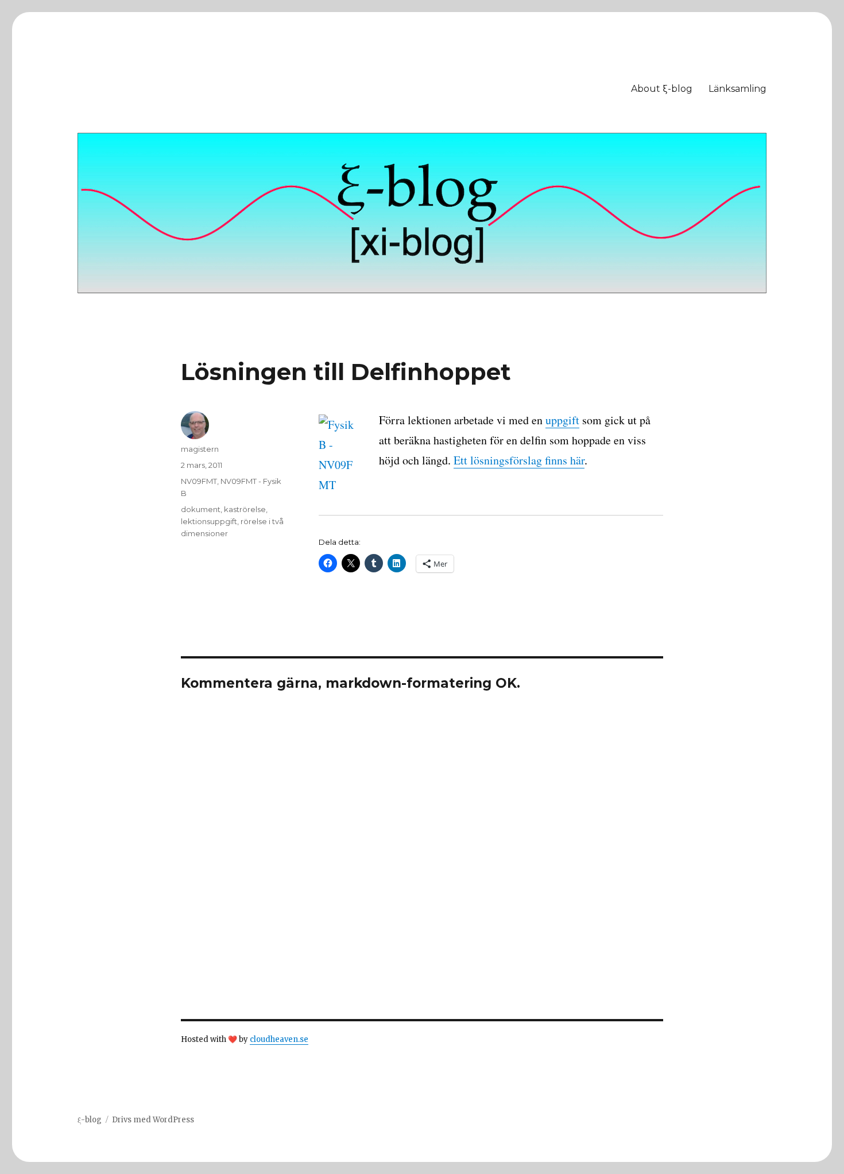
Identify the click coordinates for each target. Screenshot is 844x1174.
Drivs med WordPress (153, 1120)
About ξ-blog (661, 88)
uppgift (562, 420)
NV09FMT (199, 481)
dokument (200, 509)
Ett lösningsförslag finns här (519, 460)
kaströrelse (245, 509)
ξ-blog (90, 1120)
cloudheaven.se (279, 1039)
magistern (200, 449)
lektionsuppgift (209, 521)
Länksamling (737, 88)
